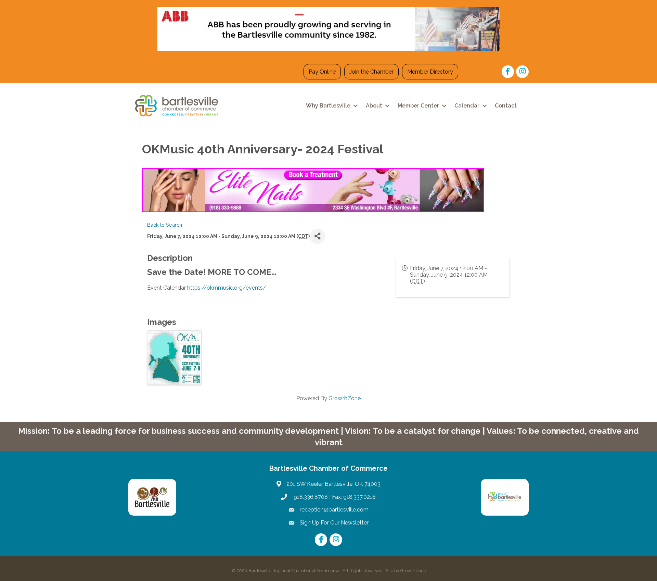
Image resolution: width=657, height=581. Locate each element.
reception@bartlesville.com (334, 509)
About (374, 105)
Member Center (418, 105)
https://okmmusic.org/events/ (226, 288)
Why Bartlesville (328, 105)
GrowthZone (344, 398)
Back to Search (164, 225)
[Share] (317, 236)
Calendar (466, 105)
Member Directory (430, 71)
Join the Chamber (371, 71)
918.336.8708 (310, 497)
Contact (506, 105)
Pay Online (322, 71)
